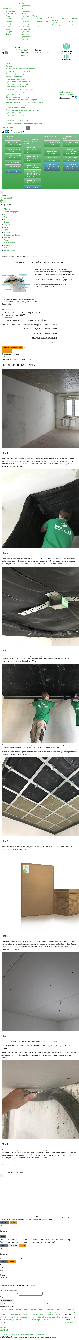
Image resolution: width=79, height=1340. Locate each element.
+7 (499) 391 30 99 (7, 198)
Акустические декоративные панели (20, 69)
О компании (6, 8)
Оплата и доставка (21, 1317)
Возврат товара (15, 1320)
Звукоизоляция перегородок (53, 1310)
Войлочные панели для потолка (32, 159)
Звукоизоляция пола (14, 118)
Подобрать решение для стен (53, 167)
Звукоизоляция (22, 3)
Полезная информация (41, 1314)
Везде (8, 63)
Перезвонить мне (66, 94)
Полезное (65, 19)
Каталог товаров (9, 137)
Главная (4, 256)
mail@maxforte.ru (66, 92)
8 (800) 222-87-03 (72, 1322)
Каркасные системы (52, 159)
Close (3, 1236)
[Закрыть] (1, 1303)
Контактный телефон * (9, 1294)
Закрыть (3, 1245)
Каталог (51, 17)
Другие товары (14, 171)
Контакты (9, 34)
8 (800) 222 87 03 (42, 53)
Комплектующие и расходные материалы (22, 100)
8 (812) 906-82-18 (21, 55)
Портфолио (32, 187)
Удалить (11, 1261)
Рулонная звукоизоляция (15, 107)
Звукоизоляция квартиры (16, 92)
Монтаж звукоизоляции (71, 1310)
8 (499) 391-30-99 (21, 50)
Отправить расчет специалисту (12, 347)
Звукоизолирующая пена (15, 79)
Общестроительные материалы (18, 105)
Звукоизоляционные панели (17, 84)
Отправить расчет (6, 1300)
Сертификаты (11, 13)
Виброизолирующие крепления (18, 74)
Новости (9, 26)
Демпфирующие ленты (15, 76)
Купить (13, 1222)
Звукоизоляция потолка (15, 115)
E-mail (2, 1297)
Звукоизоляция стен (13, 113)
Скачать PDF (7, 351)
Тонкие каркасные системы (52, 151)
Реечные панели (31, 182)
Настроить (4, 1222)
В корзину (7, 318)
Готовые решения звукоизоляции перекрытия (24, 123)
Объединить (13, 1245)
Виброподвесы (14, 162)
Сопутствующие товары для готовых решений (24, 110)
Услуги (35, 16)
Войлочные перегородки (33, 166)
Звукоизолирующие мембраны (18, 82)
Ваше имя (4, 1291)
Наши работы (37, 1317)
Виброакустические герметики (18, 71)
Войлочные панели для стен (32, 150)
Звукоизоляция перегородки (17, 120)
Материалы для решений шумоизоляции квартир (25, 102)
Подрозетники (14, 167)
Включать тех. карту (12, 354)
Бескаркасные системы (53, 144)
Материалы (56, 25)
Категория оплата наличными (17, 97)
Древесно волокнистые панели (33, 174)
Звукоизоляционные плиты (16, 87)
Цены (54, 22)
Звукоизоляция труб (13, 94)
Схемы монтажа (49, 1317)
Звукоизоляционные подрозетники (19, 89)
